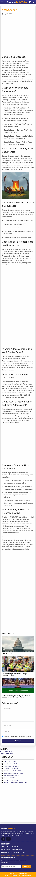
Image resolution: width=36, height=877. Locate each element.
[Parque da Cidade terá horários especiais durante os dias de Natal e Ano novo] (18, 685)
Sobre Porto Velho (6, 754)
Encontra (17, 2)
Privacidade (18, 873)
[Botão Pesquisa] (34, 2)
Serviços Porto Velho (11, 775)
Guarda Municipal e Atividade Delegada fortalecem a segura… (15, 674)
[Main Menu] (2, 2)
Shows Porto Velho (10, 778)
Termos (12, 873)
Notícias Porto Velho (11, 769)
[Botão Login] (30, 2)
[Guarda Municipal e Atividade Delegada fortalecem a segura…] (18, 664)
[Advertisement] (18, 35)
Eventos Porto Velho (11, 764)
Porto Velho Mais (6, 751)
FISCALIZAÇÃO (7, 654)
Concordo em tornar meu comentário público (17, 737)
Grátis (23, 852)
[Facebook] (3, 839)
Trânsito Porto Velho (11, 780)
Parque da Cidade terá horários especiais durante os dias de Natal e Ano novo (16, 696)
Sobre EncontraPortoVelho (11, 847)
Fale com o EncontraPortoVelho (12, 849)
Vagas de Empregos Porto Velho (15, 782)
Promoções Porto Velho (12, 771)
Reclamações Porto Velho (13, 773)
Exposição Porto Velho (12, 766)
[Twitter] (8, 839)
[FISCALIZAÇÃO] (18, 644)
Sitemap (24, 873)
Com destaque (14, 852)
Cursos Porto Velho (10, 761)
